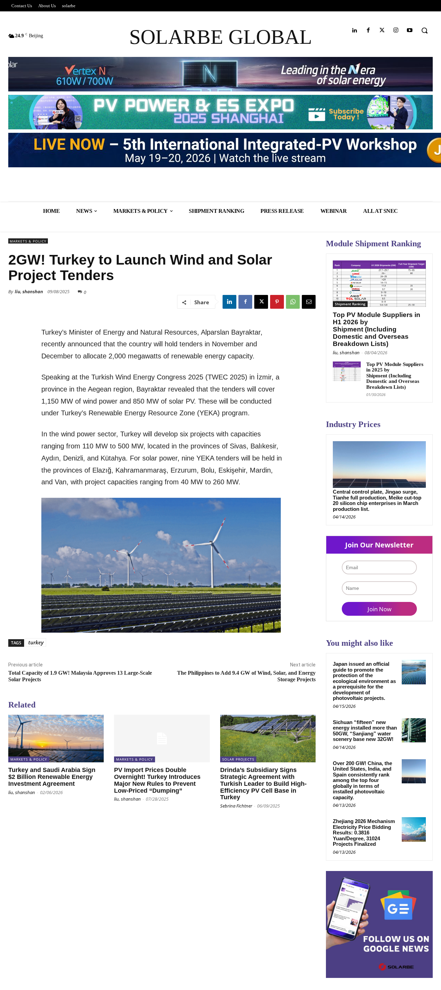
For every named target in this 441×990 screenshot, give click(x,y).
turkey (35, 642)
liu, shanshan (29, 291)
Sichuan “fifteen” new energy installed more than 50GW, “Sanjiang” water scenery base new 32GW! (365, 730)
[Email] (309, 302)
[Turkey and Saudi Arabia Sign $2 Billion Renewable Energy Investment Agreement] (56, 739)
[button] (424, 30)
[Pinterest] (277, 302)
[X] (261, 302)
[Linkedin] (354, 30)
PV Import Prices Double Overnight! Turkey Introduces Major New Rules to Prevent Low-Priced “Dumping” (157, 780)
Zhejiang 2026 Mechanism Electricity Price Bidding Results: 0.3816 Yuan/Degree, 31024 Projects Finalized (364, 832)
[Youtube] (409, 30)
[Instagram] (396, 30)
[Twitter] (382, 30)
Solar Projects (238, 759)
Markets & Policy (28, 241)
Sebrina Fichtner (236, 806)
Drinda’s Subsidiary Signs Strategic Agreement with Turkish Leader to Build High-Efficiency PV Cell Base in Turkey (263, 783)
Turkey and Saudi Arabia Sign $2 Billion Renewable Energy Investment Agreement (51, 776)
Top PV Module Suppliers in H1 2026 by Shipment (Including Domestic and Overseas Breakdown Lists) (376, 329)
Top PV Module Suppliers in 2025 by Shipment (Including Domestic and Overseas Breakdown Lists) (394, 376)
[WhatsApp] (293, 302)
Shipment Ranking (350, 303)
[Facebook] (368, 30)
